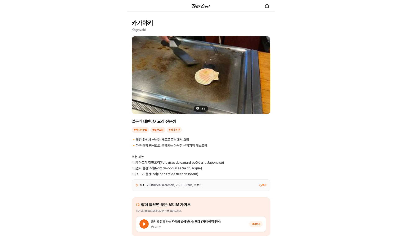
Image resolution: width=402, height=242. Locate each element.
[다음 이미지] (265, 75)
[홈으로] (201, 6)
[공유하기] (267, 6)
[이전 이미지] (137, 75)
